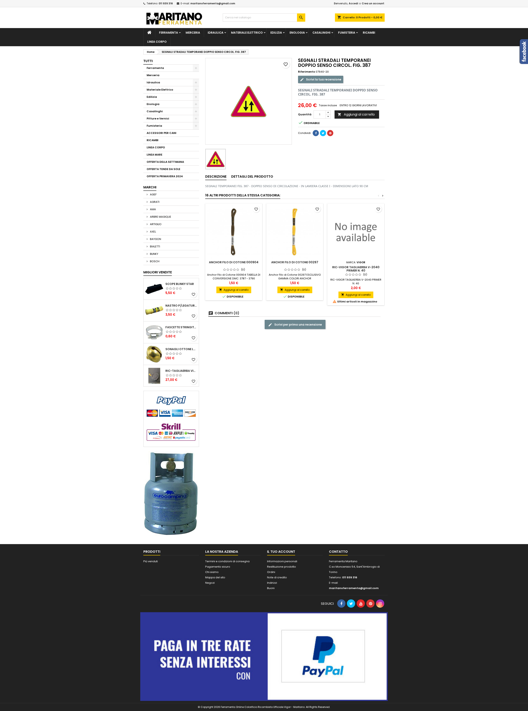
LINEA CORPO (157, 42)
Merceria (193, 33)
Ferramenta (168, 33)
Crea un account (373, 3)
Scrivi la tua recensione (323, 79)
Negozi (210, 583)
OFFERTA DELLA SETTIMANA (165, 162)
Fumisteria (346, 33)
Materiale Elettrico (247, 33)
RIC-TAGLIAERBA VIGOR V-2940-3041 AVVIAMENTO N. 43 (181, 370)
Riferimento (306, 72)
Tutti (148, 61)
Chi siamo (212, 572)
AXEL (152, 232)
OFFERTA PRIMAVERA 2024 (165, 176)
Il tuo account (281, 551)
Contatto (338, 551)
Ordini (271, 572)
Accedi (353, 3)
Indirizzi (272, 583)
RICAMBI (369, 33)
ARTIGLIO (155, 224)
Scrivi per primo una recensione (298, 324)
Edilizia (276, 33)
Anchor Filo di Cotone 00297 (294, 262)
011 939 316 (166, 3)
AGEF (153, 194)
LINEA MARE (154, 155)
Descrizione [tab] (215, 176)
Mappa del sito (215, 577)
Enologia (297, 33)
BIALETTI (154, 246)
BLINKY (153, 254)
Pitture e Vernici (158, 118)
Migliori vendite (157, 272)
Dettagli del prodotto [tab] (252, 176)
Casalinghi (321, 33)
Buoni (271, 588)
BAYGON (155, 239)
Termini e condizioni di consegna (227, 561)
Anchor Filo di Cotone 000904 (233, 262)
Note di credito (277, 577)
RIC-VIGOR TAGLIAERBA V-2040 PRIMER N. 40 (356, 269)
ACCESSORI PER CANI (161, 133)
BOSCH (154, 261)
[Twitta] (323, 133)
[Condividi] (316, 133)
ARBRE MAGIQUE (160, 217)
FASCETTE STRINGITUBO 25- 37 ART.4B (181, 327)
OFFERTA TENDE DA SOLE (163, 169)
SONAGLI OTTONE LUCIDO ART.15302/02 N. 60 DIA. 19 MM (181, 349)
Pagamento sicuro (217, 567)
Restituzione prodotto (281, 567)
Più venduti (150, 561)
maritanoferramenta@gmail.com (212, 3)
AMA (152, 209)
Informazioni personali (282, 561)
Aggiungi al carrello (356, 114)
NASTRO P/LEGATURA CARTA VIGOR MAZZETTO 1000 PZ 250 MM (181, 305)
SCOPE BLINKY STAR (179, 284)
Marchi (149, 187)
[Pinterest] (330, 133)
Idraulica (215, 33)
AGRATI (154, 202)
